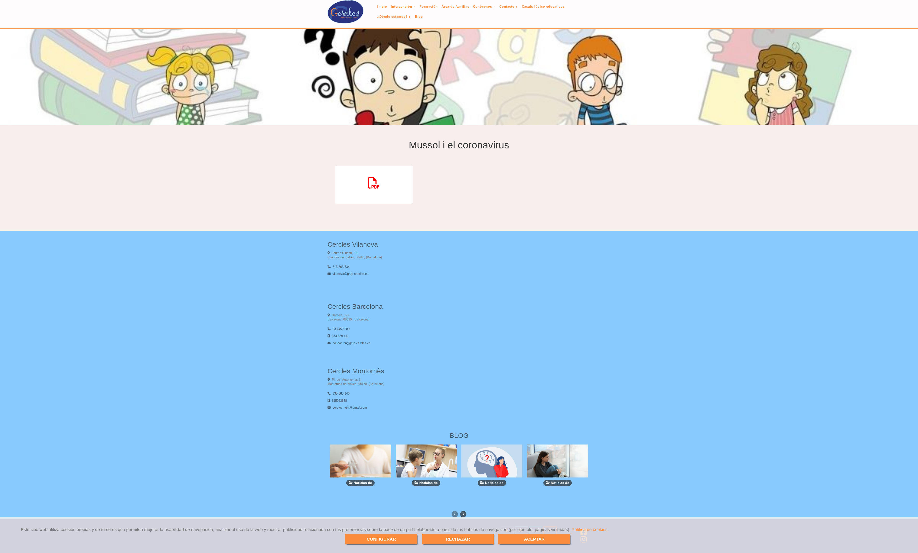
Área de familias (455, 6)
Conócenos (483, 6)
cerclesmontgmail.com (350, 407)
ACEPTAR (534, 539)
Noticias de (362, 483)
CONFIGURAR (381, 539)
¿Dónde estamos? (393, 16)
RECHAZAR (458, 539)
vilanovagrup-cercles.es (350, 274)
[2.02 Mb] (374, 185)
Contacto (507, 6)
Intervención (402, 6)
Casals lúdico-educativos (543, 6)
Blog (419, 16)
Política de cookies (589, 529)
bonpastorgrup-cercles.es (352, 343)
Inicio (382, 6)
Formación (429, 6)
